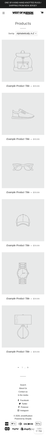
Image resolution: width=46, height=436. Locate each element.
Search (23, 385)
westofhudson (26, 416)
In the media (23, 395)
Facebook (24, 400)
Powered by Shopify (23, 419)
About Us (23, 388)
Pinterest (24, 407)
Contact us (23, 392)
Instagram (24, 411)
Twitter (24, 404)
